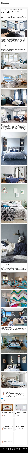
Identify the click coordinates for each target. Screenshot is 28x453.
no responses (25, 400)
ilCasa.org (2, 2)
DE (11, 448)
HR (4, 448)
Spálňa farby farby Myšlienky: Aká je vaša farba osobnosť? (7, 427)
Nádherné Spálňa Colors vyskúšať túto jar (7, 413)
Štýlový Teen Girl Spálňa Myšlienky (7, 440)
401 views (20, 400)
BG (2, 448)
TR (18, 449)
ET (8, 448)
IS (17, 448)
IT (19, 448)
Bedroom (4, 429)
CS (3, 448)
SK (13, 449)
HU (16, 448)
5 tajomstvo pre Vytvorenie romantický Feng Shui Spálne (20, 427)
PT (26, 448)
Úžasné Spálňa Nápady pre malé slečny (20, 413)
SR (12, 449)
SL (14, 449)
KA (12, 448)
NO (25, 448)
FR (10, 448)
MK (24, 448)
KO (20, 448)
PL (8, 449)
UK (19, 449)
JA (18, 448)
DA (5, 448)
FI (9, 448)
